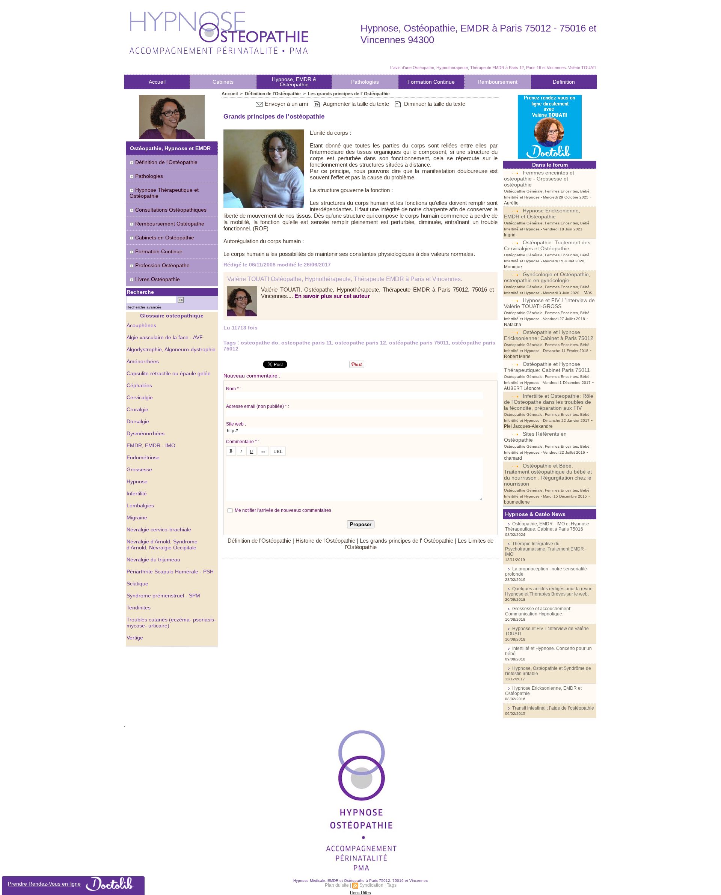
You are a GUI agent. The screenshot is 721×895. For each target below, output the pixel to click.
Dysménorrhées (145, 433)
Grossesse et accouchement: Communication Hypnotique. (538, 611)
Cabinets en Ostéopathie (164, 238)
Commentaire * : (242, 441)
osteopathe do (259, 343)
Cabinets (223, 82)
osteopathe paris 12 (360, 343)
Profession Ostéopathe (162, 265)
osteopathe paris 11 (306, 343)
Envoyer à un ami (285, 104)
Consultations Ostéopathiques (171, 210)
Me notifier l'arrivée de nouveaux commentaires (283, 510)
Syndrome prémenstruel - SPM (163, 596)
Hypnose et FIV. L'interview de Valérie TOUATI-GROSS (549, 303)
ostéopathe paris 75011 (419, 343)
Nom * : (233, 388)
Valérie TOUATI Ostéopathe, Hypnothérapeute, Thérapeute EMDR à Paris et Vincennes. (344, 279)
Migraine (137, 517)
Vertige (135, 638)
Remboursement (497, 82)
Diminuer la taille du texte (434, 104)
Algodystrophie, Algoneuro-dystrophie (171, 349)
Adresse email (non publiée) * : (257, 406)
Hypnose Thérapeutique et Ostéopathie (164, 193)
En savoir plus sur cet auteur (332, 296)
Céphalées (139, 385)
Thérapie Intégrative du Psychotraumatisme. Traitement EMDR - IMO (546, 549)
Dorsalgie (138, 421)
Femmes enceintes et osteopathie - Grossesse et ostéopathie (539, 179)
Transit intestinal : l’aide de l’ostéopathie (553, 708)
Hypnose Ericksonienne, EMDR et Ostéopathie (542, 214)
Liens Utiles (360, 892)
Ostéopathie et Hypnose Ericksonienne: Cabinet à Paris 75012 (548, 335)
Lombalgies (140, 505)
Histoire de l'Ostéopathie (325, 540)
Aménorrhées (143, 361)
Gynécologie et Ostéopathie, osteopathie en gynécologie (547, 277)
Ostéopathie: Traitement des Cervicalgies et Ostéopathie (547, 245)
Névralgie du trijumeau (153, 560)
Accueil (157, 82)
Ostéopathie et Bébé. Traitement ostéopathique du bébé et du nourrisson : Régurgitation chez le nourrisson (548, 475)
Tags (392, 885)
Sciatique (137, 584)
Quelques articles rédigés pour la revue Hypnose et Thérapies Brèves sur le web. (549, 591)
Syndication (371, 885)
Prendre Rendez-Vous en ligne (44, 884)
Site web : (236, 424)
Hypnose (137, 481)
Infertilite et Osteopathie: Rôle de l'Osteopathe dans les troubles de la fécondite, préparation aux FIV (548, 402)
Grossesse (139, 469)
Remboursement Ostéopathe (169, 224)
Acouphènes (141, 325)
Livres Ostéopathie (157, 279)
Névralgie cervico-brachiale (159, 529)
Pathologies (365, 82)
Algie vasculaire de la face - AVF (165, 337)
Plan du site (337, 885)
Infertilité (137, 493)
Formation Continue (431, 82)
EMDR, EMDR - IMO (151, 445)
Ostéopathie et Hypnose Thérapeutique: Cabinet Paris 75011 (547, 367)
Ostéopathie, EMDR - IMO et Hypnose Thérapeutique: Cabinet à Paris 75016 (547, 526)
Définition (564, 82)
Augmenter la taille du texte (355, 104)
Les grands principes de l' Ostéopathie (349, 93)
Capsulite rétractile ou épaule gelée (169, 373)
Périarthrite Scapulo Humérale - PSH (170, 572)
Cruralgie (137, 409)
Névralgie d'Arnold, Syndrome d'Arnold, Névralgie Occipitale (162, 545)
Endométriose (143, 457)
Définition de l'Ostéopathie (166, 162)
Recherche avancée (144, 307)
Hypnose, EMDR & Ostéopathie (294, 81)
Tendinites (139, 608)
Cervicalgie (140, 397)
